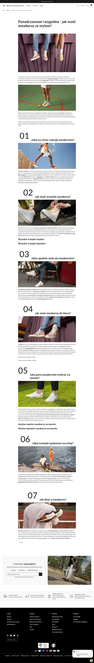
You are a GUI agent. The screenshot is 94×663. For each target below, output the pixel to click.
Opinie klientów (11, 624)
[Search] (87, 5)
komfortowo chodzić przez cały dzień (27, 182)
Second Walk (76, 616)
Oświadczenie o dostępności (46, 655)
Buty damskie (55, 619)
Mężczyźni (35, 5)
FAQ (31, 627)
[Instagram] (11, 635)
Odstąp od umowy (12, 639)
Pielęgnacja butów (57, 629)
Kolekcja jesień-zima (57, 616)
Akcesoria (54, 627)
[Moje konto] (82, 5)
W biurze (63, 346)
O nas (9, 613)
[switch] (45, 647)
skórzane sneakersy (53, 78)
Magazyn (8, 10)
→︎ (40, 574)
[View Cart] (90, 5)
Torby (53, 624)
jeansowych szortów (23, 482)
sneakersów (45, 80)
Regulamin (7, 655)
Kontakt (32, 629)
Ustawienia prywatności (58, 655)
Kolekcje (21, 542)
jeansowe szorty (42, 299)
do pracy (67, 348)
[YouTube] (14, 635)
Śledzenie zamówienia (35, 622)
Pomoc (32, 613)
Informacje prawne (15, 655)
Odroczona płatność (35, 619)
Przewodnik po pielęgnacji (80, 622)
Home (4, 10)
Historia (9, 616)
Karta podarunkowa (57, 632)
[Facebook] (7, 635)
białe (19, 175)
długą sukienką (30, 348)
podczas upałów (52, 478)
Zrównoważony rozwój (13, 622)
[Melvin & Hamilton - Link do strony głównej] (13, 5)
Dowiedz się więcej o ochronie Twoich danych (24, 576)
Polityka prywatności (25, 655)
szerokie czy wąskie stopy (40, 228)
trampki (23, 175)
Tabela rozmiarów (34, 616)
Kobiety (28, 5)
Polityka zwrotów (34, 655)
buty (56, 531)
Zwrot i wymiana (34, 624)
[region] (47, 1)
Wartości (9, 619)
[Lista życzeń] (85, 5)
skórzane (52, 531)
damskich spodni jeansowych (45, 295)
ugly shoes (40, 177)
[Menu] (48, 644)
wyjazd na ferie (22, 478)
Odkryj (75, 613)
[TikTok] (18, 635)
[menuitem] (28, 6)
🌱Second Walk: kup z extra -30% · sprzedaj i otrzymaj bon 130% (47, 1)
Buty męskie (55, 622)
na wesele (50, 409)
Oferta (54, 613)
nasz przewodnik (41, 538)
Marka (41, 5)
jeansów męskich (31, 295)
